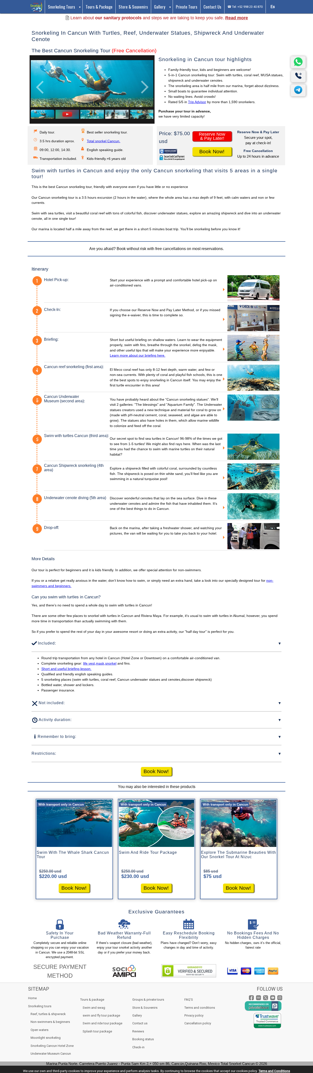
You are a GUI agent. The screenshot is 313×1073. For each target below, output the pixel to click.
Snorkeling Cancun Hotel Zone (52, 1046)
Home (32, 998)
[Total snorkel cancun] (36, 6)
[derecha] (144, 87)
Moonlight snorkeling (46, 1038)
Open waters (39, 1030)
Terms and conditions (199, 1007)
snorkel (110, 663)
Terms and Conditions (274, 1071)
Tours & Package (99, 7)
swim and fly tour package (101, 1015)
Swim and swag (94, 1007)
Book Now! (211, 151)
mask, (100, 663)
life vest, (89, 663)
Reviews (138, 1031)
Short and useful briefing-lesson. (66, 669)
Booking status (143, 1039)
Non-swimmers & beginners (50, 1022)
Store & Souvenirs (133, 7)
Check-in (138, 1047)
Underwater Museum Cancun (51, 1053)
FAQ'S (188, 999)
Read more (236, 17)
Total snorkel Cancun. (103, 141)
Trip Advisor (197, 102)
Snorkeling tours (61, 7)
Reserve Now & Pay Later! (212, 136)
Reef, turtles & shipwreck (48, 1014)
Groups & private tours (148, 999)
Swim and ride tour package (102, 1023)
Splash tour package (97, 1031)
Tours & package (92, 999)
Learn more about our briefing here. (137, 355)
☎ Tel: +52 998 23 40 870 (245, 7)
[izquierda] (40, 87)
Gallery (159, 7)
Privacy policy (193, 1015)
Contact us (212, 7)
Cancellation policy (197, 1023)
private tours (186, 7)
